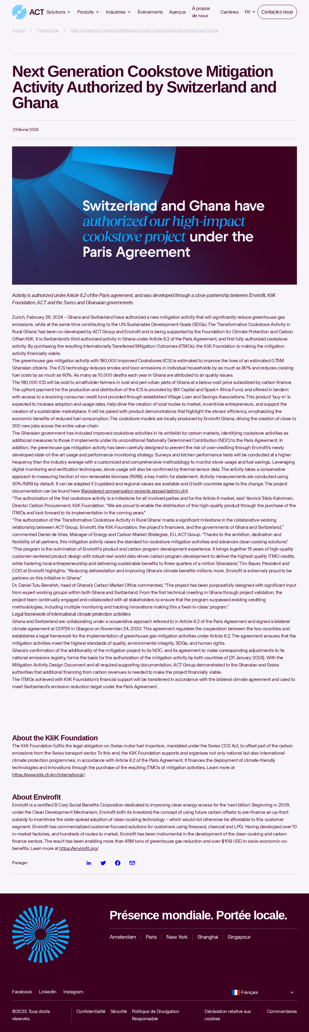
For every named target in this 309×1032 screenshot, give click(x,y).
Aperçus (177, 12)
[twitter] (103, 863)
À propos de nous (201, 11)
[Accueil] (28, 12)
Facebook (22, 992)
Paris (151, 937)
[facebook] (117, 863)
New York (177, 937)
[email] (132, 863)
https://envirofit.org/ (78, 848)
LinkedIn (47, 992)
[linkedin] (88, 863)
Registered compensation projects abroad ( (124, 491)
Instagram (73, 992)
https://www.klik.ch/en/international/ (48, 775)
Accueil (18, 30)
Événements (150, 12)
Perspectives (48, 30)
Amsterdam (123, 937)
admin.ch (176, 491)
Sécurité (118, 1011)
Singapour (239, 937)
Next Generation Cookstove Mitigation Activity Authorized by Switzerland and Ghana (144, 30)
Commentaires (282, 1011)
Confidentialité (91, 1011)
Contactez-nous (276, 12)
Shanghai (207, 937)
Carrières (228, 12)
